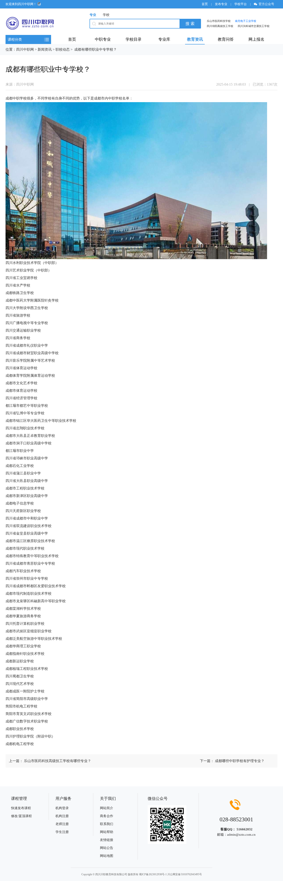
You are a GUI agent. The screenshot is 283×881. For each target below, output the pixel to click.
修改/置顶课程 (21, 816)
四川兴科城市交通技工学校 (254, 26)
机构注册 (62, 816)
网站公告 (106, 848)
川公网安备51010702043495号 (184, 874)
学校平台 (240, 4)
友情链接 (106, 840)
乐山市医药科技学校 (219, 21)
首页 (205, 4)
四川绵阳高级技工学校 (220, 26)
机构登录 (62, 808)
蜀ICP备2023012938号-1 (153, 874)
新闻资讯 (45, 49)
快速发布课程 (21, 808)
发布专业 (221, 4)
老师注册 (62, 824)
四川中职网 (25, 49)
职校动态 (62, 49)
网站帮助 (106, 832)
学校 (106, 15)
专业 (93, 15)
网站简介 (106, 808)
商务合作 (106, 816)
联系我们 (106, 824)
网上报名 (256, 39)
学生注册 (62, 832)
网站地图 (106, 856)
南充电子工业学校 (245, 21)
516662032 (244, 829)
